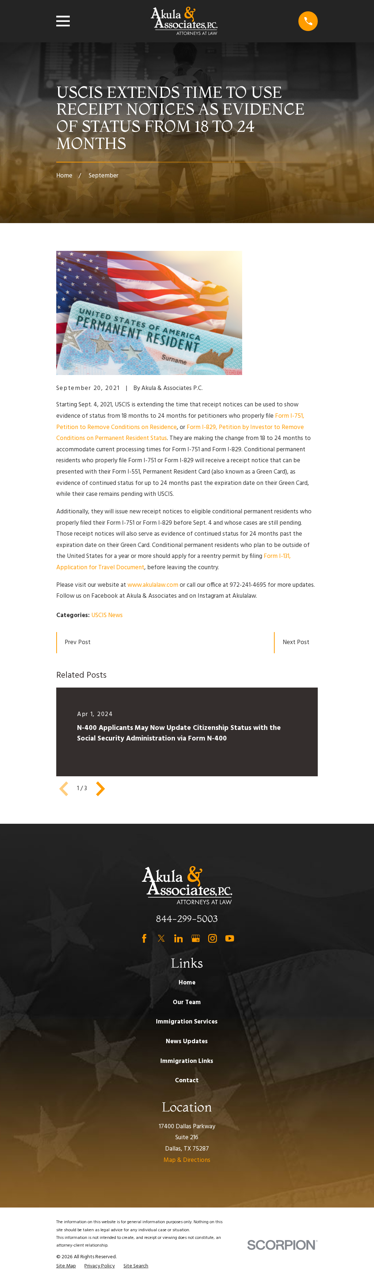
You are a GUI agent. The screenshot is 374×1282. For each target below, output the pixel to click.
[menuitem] (66, 1266)
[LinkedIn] (178, 938)
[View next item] (100, 788)
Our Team (187, 1002)
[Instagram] (212, 938)
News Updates (187, 1041)
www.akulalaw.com (152, 585)
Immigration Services (187, 1022)
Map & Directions (187, 1160)
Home (187, 983)
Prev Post (78, 642)
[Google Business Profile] (195, 938)
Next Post (296, 642)
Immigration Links (186, 1061)
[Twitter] (161, 938)
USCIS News (107, 615)
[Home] (184, 21)
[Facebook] (144, 938)
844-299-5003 (187, 918)
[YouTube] (229, 938)
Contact (187, 1081)
